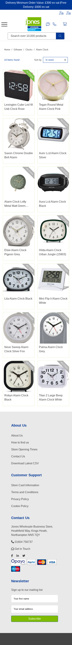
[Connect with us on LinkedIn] (17, 555)
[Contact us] (48, 24)
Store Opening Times (24, 449)
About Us (17, 435)
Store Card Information (25, 485)
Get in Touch (22, 548)
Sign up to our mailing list (26, 589)
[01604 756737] (54, 24)
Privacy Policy (20, 499)
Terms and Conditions (24, 492)
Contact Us (18, 456)
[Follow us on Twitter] (23, 555)
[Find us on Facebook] (12, 555)
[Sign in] (61, 13)
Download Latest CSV (25, 463)
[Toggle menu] (4, 24)
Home (7, 49)
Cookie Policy (19, 506)
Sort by (38, 60)
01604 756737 (23, 541)
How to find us (20, 442)
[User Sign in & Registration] (68, 13)
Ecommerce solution (47, 637)
